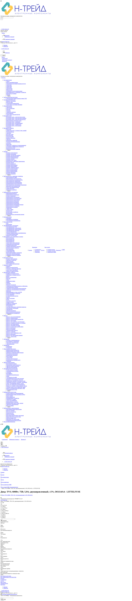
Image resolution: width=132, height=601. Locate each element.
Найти (2, 599)
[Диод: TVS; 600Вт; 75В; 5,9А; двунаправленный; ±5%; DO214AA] (17, 495)
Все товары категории (6, 576)
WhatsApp (5, 46)
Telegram (5, 45)
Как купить (3, 582)
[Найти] (2, 19)
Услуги (2, 581)
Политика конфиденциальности (9, 594)
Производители (4, 583)
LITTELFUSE (4, 500)
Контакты (3, 584)
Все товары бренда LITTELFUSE (8, 577)
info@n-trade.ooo (5, 41)
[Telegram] (3, 51)
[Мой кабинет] (1, 441)
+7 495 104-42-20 (5, 29)
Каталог (2, 578)
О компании (3, 579)
